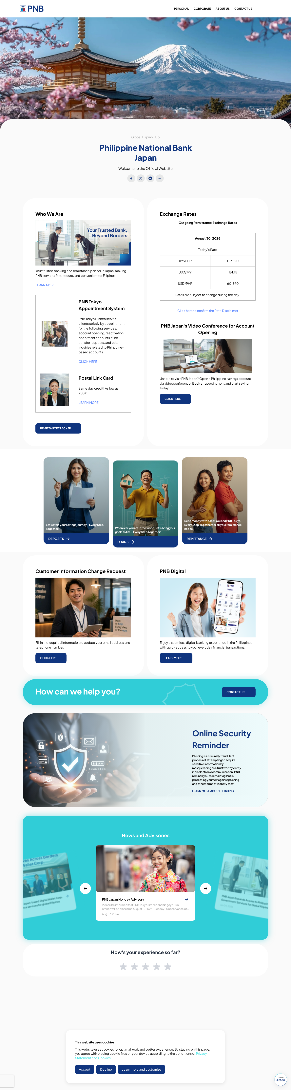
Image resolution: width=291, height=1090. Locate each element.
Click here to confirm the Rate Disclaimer (207, 311)
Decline (106, 1069)
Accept (84, 1069)
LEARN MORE (45, 285)
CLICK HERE (88, 361)
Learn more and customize (141, 1069)
